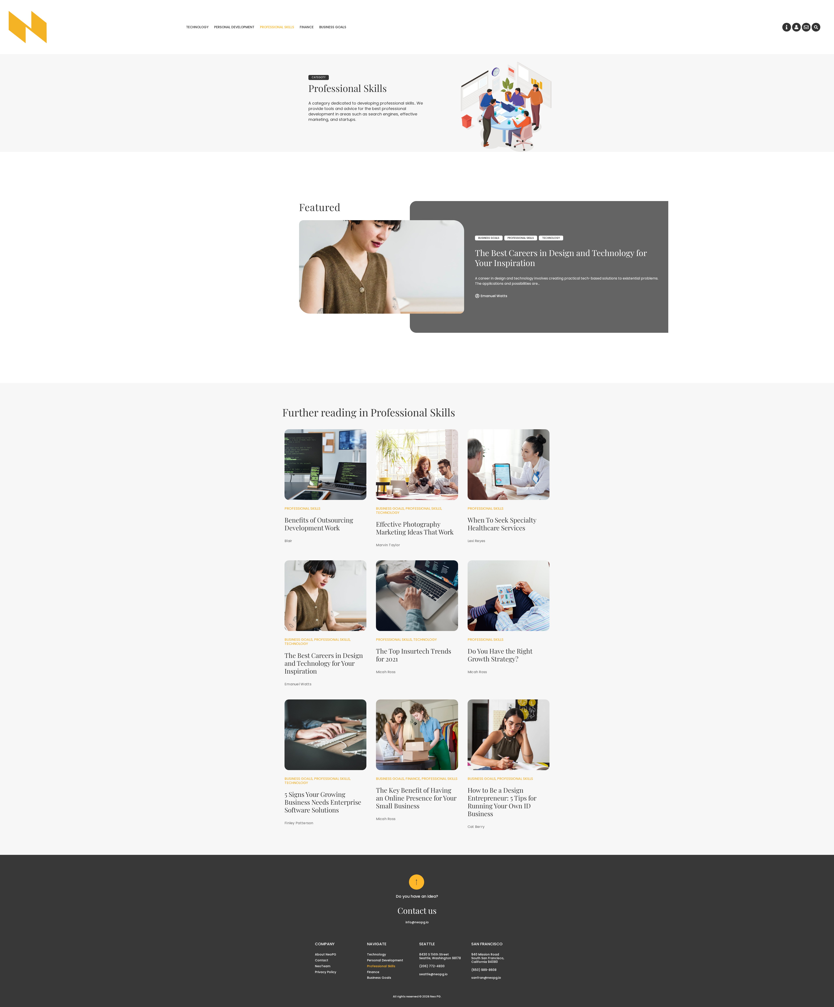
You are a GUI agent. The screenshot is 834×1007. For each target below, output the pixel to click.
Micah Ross (385, 671)
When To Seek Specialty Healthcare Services (502, 524)
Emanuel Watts (494, 295)
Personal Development (234, 28)
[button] (816, 27)
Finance (307, 28)
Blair (288, 540)
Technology (197, 28)
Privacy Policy (325, 972)
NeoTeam (322, 966)
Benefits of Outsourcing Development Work (319, 524)
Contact (321, 960)
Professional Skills (277, 28)
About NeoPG (325, 954)
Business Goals (332, 28)
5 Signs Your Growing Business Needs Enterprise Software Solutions (323, 802)
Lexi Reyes (476, 540)
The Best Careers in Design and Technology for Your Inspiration (561, 257)
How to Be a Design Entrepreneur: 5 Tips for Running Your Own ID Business (502, 802)
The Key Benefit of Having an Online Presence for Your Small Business (416, 798)
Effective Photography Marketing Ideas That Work (415, 528)
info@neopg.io (417, 922)
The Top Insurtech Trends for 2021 (413, 655)
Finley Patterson (299, 823)
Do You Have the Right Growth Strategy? (500, 655)
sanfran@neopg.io (486, 977)
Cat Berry (476, 826)
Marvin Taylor (388, 545)
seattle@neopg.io (433, 974)
